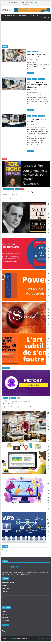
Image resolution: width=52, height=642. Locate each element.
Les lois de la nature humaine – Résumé (48, 248)
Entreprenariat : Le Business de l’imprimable (48, 422)
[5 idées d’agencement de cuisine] (14, 120)
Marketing (5, 19)
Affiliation (6, 397)
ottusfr (37, 59)
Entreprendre (22, 15)
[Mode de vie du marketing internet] (24, 458)
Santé (12, 19)
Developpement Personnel (10, 15)
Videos (18, 397)
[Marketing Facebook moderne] (24, 527)
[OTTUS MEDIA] (11, 564)
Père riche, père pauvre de (20, 192)
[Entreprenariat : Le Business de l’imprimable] (24, 426)
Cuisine (29, 51)
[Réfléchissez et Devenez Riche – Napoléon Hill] (24, 219)
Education (17, 188)
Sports (17, 19)
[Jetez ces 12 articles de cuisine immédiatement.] (14, 55)
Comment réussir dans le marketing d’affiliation (48, 488)
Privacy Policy (5, 614)
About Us (4, 611)
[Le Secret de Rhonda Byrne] (24, 317)
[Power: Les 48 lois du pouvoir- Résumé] (24, 285)
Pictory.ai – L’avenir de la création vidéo (18, 401)
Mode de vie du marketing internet (48, 454)
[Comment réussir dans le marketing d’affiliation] (24, 492)
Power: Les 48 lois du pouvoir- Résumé (48, 280)
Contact (31, 19)
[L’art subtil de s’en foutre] (24, 349)
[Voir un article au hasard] (48, 17)
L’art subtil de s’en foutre (48, 344)
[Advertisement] (26, 35)
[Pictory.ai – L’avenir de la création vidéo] (26, 383)
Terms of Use (5, 617)
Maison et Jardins (33, 15)
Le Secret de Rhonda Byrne (48, 312)
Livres (22, 188)
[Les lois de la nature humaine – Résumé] (24, 253)
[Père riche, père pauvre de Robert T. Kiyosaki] (26, 174)
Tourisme (24, 19)
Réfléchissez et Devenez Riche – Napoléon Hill (48, 215)
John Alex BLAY (14, 194)
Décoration (34, 79)
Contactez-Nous (5, 620)
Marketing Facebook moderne (48, 523)
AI (9, 397)
